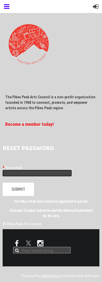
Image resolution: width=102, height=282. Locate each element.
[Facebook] (16, 243)
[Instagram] (40, 243)
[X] (28, 243)
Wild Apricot (52, 275)
